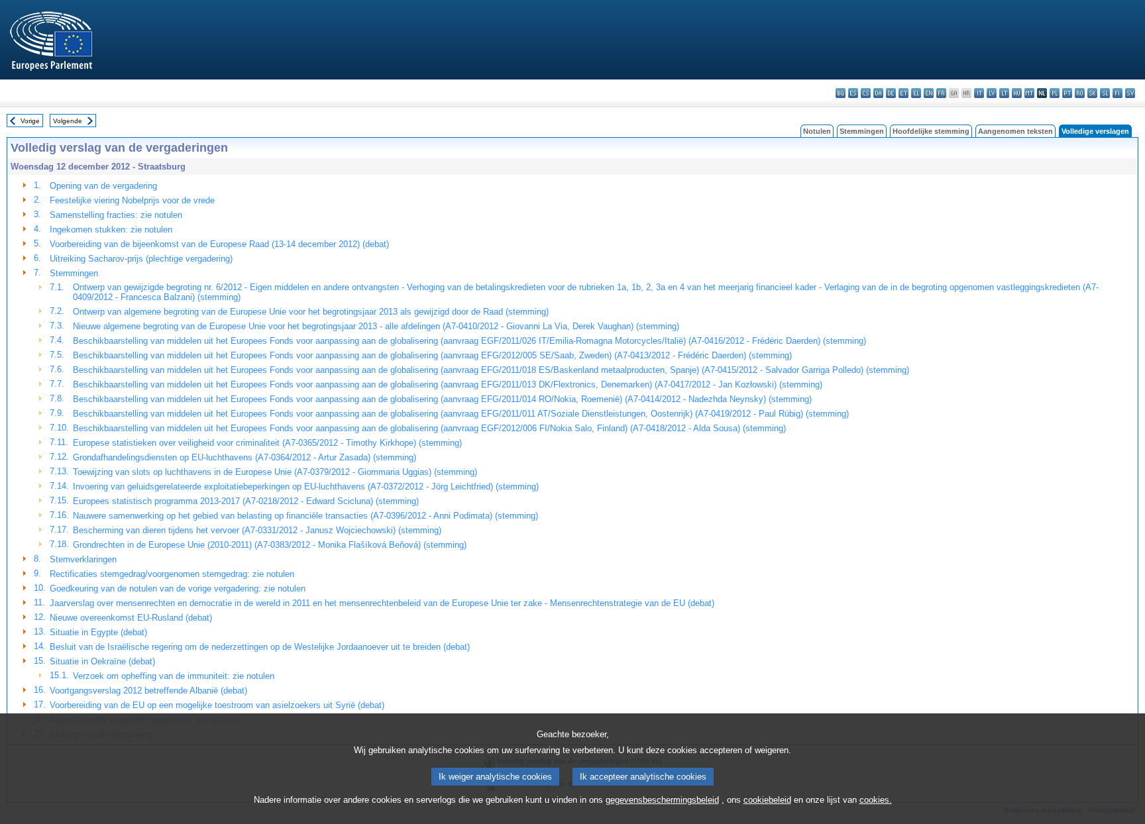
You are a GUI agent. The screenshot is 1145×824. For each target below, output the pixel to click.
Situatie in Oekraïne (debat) (102, 661)
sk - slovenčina (1092, 93)
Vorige (30, 121)
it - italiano (979, 93)
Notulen (817, 131)
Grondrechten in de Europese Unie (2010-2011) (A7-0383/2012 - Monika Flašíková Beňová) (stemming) (269, 545)
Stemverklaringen (83, 559)
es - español (853, 93)
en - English (929, 93)
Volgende (67, 121)
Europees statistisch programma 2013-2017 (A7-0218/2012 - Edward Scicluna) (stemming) (246, 501)
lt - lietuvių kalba (1004, 93)
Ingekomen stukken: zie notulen (111, 229)
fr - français (941, 93)
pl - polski (1055, 93)
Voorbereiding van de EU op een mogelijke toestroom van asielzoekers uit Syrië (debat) (217, 705)
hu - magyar (1017, 93)
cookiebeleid (767, 800)
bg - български (840, 93)
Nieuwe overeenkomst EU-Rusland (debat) (131, 618)
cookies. (875, 800)
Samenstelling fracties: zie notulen (116, 215)
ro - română (1080, 93)
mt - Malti (1029, 93)
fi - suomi (1117, 93)
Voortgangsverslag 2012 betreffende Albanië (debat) (148, 690)
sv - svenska (1130, 93)
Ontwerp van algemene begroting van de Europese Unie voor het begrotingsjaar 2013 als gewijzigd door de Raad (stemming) (311, 312)
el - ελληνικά (916, 93)
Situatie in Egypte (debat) (98, 632)
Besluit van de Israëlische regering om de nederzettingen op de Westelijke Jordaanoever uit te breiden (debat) (260, 647)
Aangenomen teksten (1015, 131)
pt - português (1067, 93)
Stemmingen (862, 131)
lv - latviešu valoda (992, 93)
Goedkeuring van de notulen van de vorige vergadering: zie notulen (177, 588)
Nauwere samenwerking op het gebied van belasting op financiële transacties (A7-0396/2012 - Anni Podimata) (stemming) (305, 516)
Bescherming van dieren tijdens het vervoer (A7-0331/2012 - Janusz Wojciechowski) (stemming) (257, 530)
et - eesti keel (903, 93)
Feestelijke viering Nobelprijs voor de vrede (132, 200)
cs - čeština (866, 93)
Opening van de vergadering (103, 186)
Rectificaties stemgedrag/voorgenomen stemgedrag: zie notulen (172, 574)
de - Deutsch (891, 93)
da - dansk (878, 93)
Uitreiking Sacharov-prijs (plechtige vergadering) (141, 259)
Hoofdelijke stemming (931, 131)
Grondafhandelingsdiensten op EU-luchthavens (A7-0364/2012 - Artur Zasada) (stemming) (244, 457)
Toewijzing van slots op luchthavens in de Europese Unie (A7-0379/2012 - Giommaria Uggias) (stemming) (275, 472)
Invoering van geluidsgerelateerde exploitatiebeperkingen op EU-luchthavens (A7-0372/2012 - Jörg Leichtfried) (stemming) (306, 486)
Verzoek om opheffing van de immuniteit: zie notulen (173, 676)
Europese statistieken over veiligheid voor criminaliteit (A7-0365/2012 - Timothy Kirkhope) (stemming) (267, 443)
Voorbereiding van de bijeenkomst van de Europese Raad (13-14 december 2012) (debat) (219, 244)
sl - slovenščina (1105, 93)
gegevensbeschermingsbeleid (662, 800)
